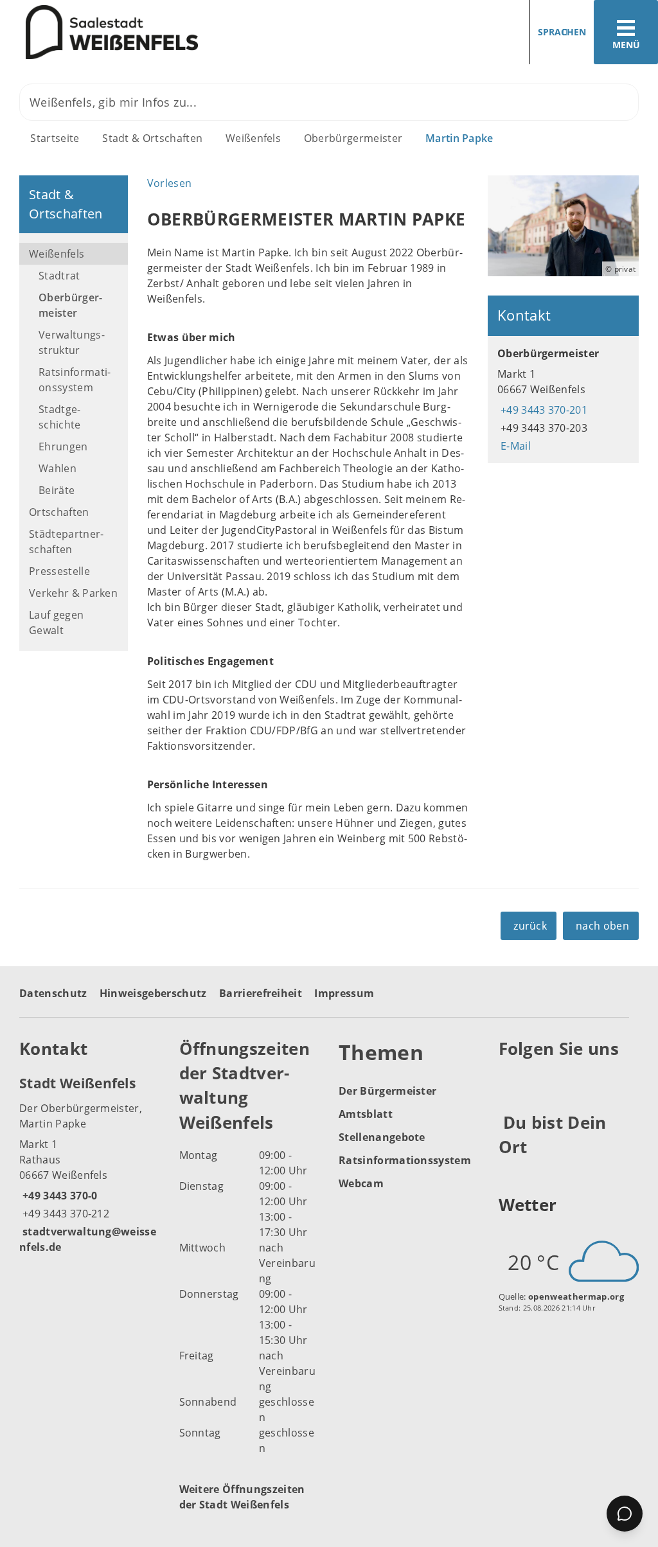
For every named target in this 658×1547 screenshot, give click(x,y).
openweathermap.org (576, 1296)
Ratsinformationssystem (75, 379)
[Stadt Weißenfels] (89, 1164)
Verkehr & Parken (73, 593)
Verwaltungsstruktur (72, 342)
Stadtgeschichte (60, 417)
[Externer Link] (510, 1080)
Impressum (344, 993)
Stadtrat (59, 276)
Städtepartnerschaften (66, 541)
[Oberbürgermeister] (563, 400)
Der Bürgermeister (387, 1091)
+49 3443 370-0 (58, 1196)
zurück (530, 926)
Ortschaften (59, 512)
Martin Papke (459, 138)
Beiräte (57, 490)
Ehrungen (63, 446)
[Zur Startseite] (159, 32)
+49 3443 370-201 (542, 410)
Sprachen (562, 32)
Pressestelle (59, 571)
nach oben (602, 926)
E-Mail (514, 446)
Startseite (54, 138)
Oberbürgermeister (353, 138)
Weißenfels (253, 138)
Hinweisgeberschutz (153, 993)
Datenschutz (53, 993)
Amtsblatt (366, 1114)
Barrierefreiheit (260, 993)
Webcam (361, 1183)
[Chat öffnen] (625, 1514)
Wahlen (57, 468)
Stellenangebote (382, 1137)
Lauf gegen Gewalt (56, 622)
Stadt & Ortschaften (152, 138)
